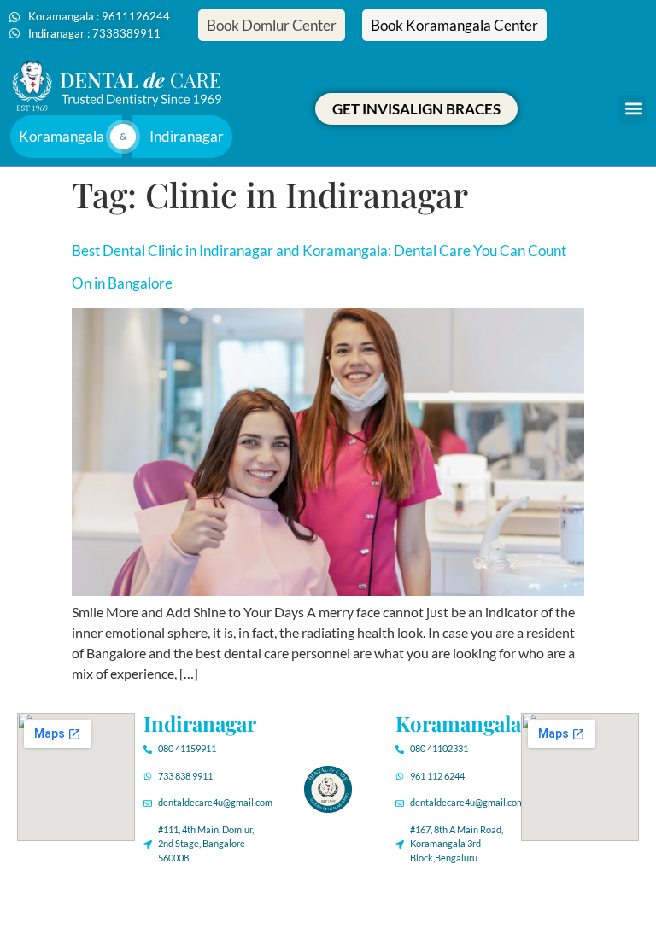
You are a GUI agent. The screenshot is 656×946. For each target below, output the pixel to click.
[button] (633, 109)
